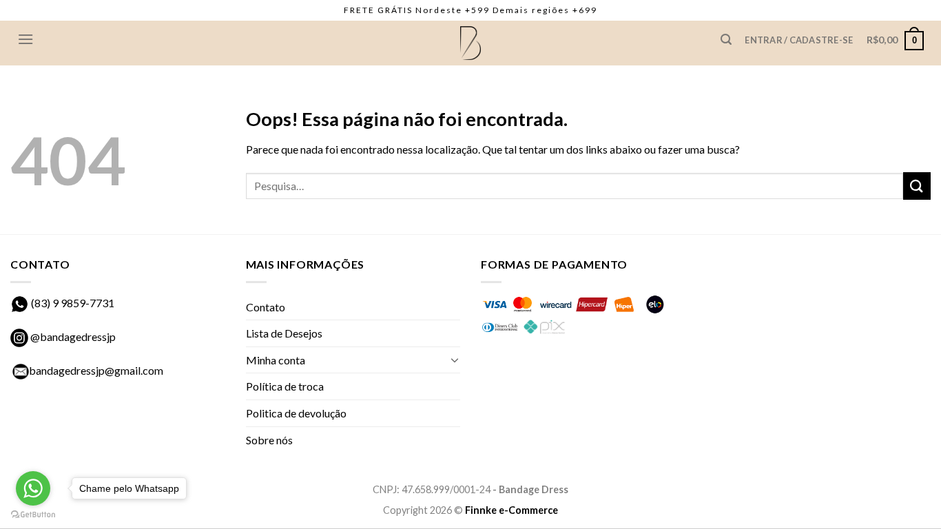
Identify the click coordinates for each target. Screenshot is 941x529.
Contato (265, 306)
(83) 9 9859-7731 (72, 302)
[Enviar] (917, 185)
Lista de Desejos (284, 333)
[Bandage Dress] (470, 43)
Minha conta (275, 359)
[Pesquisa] (726, 39)
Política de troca (285, 386)
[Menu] (25, 39)
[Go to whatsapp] (33, 488)
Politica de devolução (296, 412)
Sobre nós (269, 439)
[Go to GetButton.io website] (33, 514)
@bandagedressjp (72, 336)
